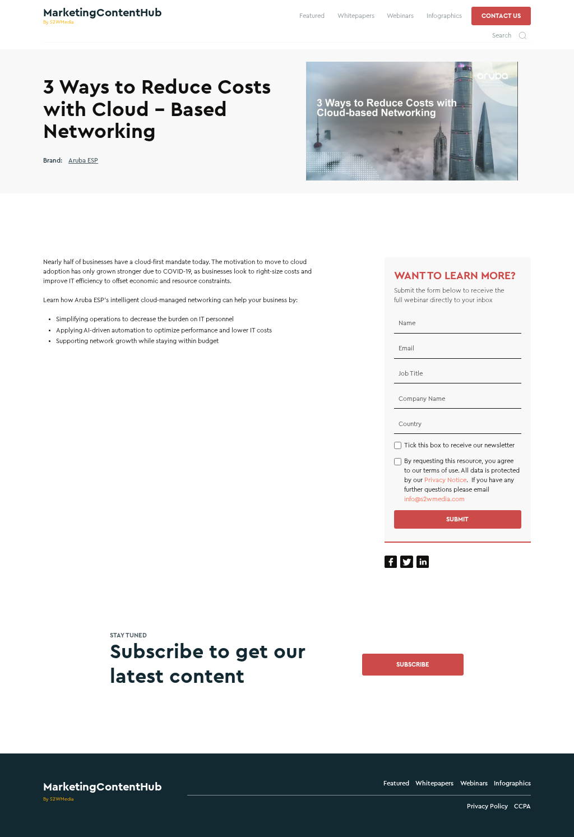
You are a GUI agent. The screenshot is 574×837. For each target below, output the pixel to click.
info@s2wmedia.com (434, 499)
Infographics (512, 783)
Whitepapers (434, 783)
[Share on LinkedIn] (422, 562)
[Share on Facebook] (391, 562)
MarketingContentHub (102, 787)
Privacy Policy (487, 806)
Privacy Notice (445, 480)
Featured (396, 783)
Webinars (474, 783)
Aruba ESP (83, 161)
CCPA (522, 806)
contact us (501, 16)
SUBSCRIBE (412, 665)
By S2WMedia (58, 799)
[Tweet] (406, 562)
